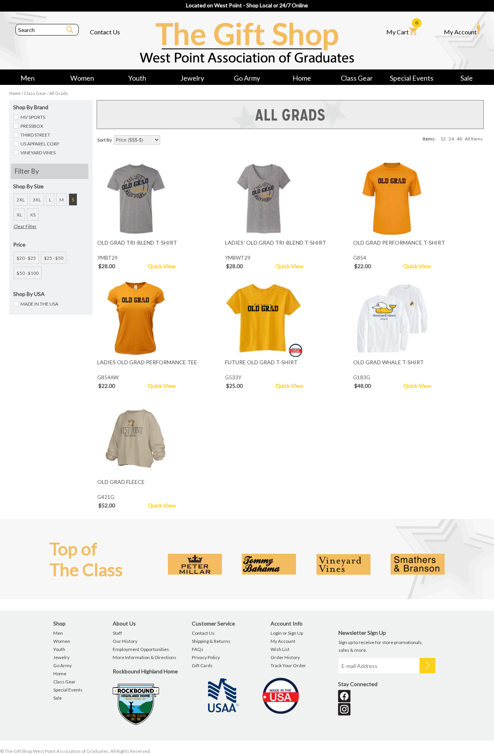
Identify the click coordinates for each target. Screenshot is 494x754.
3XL (37, 200)
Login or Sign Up (287, 633)
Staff (117, 633)
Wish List (280, 649)
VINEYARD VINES (38, 153)
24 (451, 139)
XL (19, 215)
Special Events (411, 78)
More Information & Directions (144, 657)
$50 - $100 (28, 273)
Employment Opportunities (141, 649)
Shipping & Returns (211, 641)
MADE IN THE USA (39, 304)
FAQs (197, 649)
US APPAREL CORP (39, 144)
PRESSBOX (31, 126)
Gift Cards (202, 665)
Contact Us (105, 32)
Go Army (247, 78)
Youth (137, 78)
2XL (21, 200)
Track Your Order (288, 665)
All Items (474, 139)
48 (459, 139)
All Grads (58, 93)
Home (302, 78)
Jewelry (192, 78)
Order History (285, 657)
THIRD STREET (35, 135)
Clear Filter (25, 226)
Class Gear (357, 78)
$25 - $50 (53, 258)
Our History (125, 641)
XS (33, 215)
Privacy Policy (206, 657)
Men (27, 78)
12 (443, 139)
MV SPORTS (32, 117)
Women (82, 78)
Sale (466, 78)
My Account (460, 32)
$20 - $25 (26, 258)
